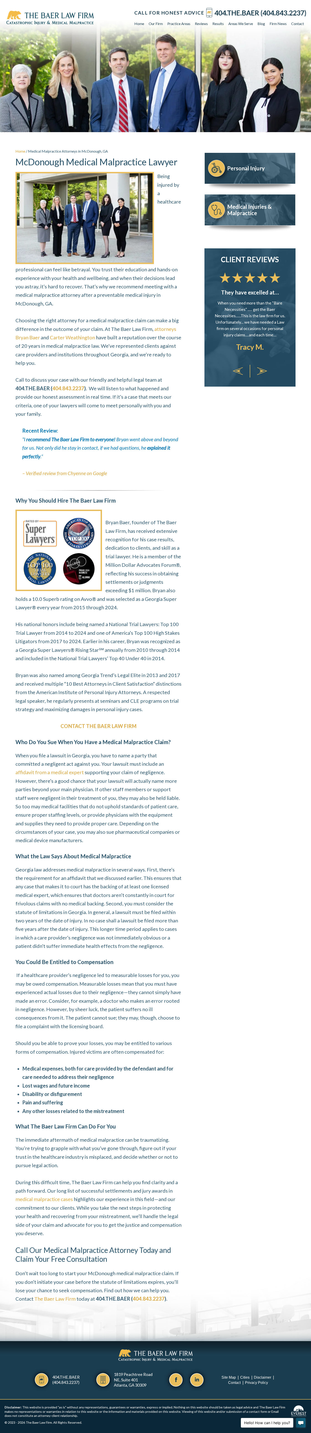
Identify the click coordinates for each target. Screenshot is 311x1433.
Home (139, 23)
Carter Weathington (72, 337)
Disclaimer (262, 1377)
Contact (297, 23)
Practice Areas (178, 23)
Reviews (201, 23)
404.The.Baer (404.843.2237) (260, 13)
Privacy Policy (256, 1383)
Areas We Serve (240, 23)
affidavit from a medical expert (49, 772)
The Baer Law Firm (55, 1299)
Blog (261, 23)
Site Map (229, 1377)
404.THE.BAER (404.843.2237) (66, 1380)
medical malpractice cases (44, 1199)
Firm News (278, 23)
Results (218, 23)
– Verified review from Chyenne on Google (64, 473)
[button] (238, 371)
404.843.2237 (68, 388)
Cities (245, 1377)
